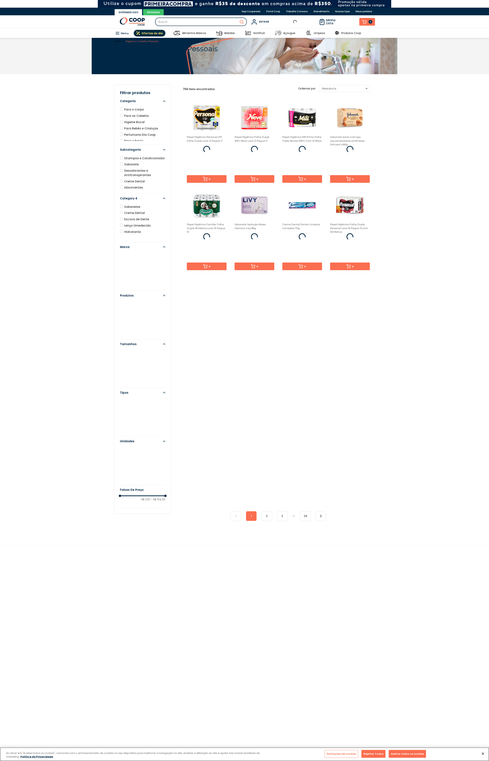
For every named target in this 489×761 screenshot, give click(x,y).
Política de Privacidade (36, 757)
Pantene (130, 286)
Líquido (129, 413)
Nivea (128, 292)
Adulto (129, 419)
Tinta (128, 315)
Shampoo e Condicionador (144, 170)
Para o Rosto (244, 86)
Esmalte (130, 322)
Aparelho (131, 328)
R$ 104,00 (158, 510)
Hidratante (132, 243)
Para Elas (340, 86)
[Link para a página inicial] (118, 41)
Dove (128, 267)
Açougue (289, 33)
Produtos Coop (351, 33)
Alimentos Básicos (194, 33)
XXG (127, 389)
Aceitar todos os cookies (407, 754)
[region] (244, 754)
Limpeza (319, 33)
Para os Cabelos (148, 86)
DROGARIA (153, 12)
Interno (129, 438)
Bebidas (229, 33)
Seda (128, 279)
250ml (129, 370)
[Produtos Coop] (337, 33)
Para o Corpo (196, 86)
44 (126, 467)
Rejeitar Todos (373, 754)
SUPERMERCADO (128, 12)
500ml (129, 364)
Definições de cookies (341, 754)
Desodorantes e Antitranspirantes (137, 184)
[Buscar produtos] (241, 22)
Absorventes (133, 199)
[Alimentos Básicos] (177, 33)
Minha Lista (339, 21)
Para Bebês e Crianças (141, 140)
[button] (142, 112)
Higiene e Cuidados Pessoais (142, 41)
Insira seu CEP (300, 21)
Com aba (131, 425)
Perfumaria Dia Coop (139, 146)
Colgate (130, 273)
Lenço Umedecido (137, 237)
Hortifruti (259, 33)
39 (305, 551)
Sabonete (131, 176)
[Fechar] (483, 753)
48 (126, 461)
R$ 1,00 (145, 510)
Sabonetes (132, 218)
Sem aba (131, 431)
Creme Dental (134, 193)
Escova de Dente (136, 231)
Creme (129, 334)
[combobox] (201, 22)
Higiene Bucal (293, 86)
